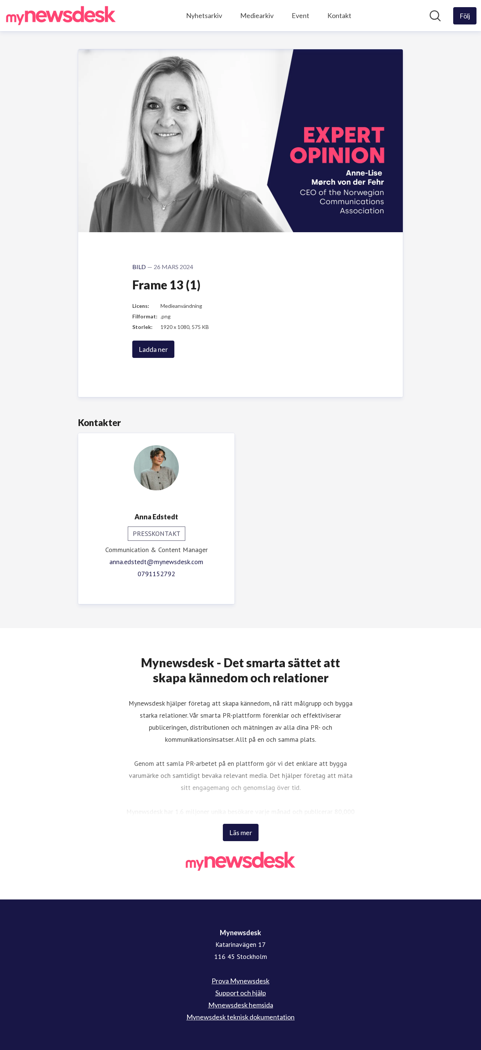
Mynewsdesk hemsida (240, 1005)
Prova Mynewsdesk (240, 981)
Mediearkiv (257, 15)
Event (300, 15)
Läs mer (240, 832)
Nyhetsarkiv (204, 15)
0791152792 (156, 573)
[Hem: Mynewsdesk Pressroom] (61, 16)
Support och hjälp (240, 993)
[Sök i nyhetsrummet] (435, 16)
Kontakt (339, 15)
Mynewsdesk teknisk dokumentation (240, 1017)
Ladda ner (153, 349)
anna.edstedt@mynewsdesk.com (156, 561)
